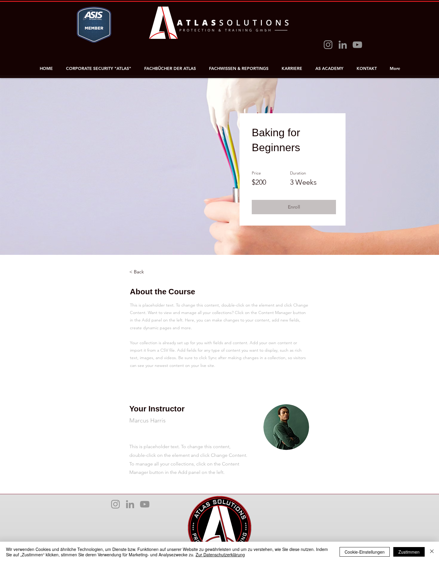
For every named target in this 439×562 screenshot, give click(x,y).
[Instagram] (328, 44)
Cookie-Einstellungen (365, 552)
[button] (294, 207)
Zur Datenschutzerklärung (220, 555)
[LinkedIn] (343, 44)
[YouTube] (357, 44)
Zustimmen (409, 552)
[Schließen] (431, 551)
